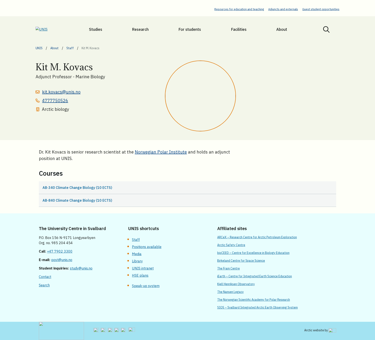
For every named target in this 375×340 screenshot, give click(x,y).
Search (44, 285)
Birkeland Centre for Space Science (241, 261)
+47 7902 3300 (59, 251)
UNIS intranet (143, 268)
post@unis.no (61, 260)
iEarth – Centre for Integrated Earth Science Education (254, 276)
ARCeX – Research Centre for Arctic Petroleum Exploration (257, 237)
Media (136, 254)
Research (140, 29)
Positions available (146, 247)
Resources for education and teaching (239, 9)
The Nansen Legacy (230, 292)
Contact (45, 277)
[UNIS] (47, 29)
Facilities (239, 29)
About (281, 29)
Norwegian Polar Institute (161, 152)
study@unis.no (81, 268)
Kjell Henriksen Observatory (236, 284)
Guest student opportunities (320, 9)
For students (189, 29)
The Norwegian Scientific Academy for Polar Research (253, 300)
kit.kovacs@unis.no (61, 92)
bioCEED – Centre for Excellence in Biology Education (253, 253)
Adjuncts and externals (283, 9)
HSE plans (140, 275)
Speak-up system (146, 286)
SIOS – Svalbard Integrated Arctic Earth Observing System (257, 307)
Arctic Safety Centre (231, 245)
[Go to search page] (326, 29)
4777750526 (55, 100)
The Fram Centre (228, 268)
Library (137, 261)
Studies (95, 29)
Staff (136, 239)
